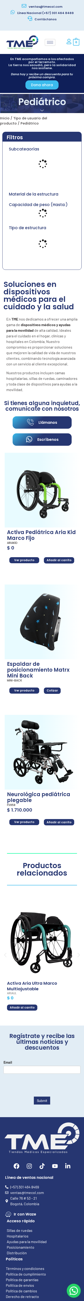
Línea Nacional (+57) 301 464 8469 (45, 13)
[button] (5, 955)
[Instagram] (29, 1166)
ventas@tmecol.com (46, 6)
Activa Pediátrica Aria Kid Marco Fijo (41, 535)
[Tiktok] (42, 1166)
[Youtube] (55, 1166)
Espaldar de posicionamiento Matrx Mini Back (38, 669)
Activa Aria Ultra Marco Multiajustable (32, 986)
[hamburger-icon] (50, 42)
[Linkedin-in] (68, 1166)
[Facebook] (16, 1166)
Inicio (5, 118)
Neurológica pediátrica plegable (38, 797)
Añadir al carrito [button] (59, 560)
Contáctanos (45, 19)
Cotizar (52, 690)
